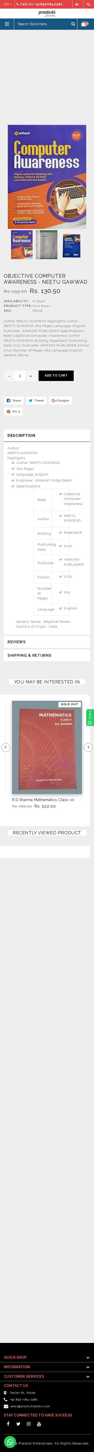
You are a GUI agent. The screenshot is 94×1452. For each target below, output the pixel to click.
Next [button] (88, 747)
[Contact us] (10, 1442)
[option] (44, 757)
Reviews (17, 642)
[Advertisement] (47, 77)
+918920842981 (48, 4)
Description (21, 435)
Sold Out (69, 704)
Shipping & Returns (30, 655)
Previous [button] (6, 747)
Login (77, 4)
